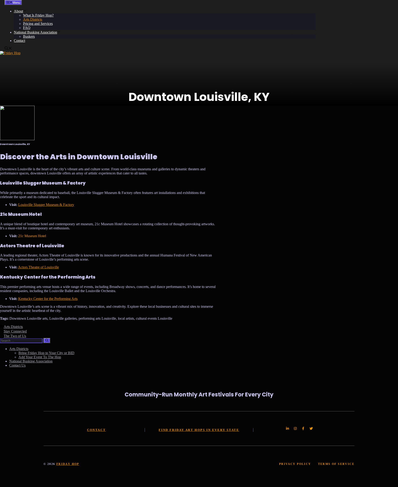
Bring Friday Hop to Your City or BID (46, 353)
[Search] (47, 340)
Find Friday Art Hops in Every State (199, 430)
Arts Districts (32, 19)
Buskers (29, 36)
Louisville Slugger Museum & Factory (46, 205)
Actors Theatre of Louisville (38, 267)
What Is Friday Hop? (38, 15)
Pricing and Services (38, 24)
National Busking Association (35, 32)
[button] (8, 49)
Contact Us (17, 365)
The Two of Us (15, 336)
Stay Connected (15, 331)
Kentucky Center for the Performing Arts (48, 299)
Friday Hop (67, 464)
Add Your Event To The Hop (39, 357)
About (18, 11)
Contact (19, 41)
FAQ (26, 28)
